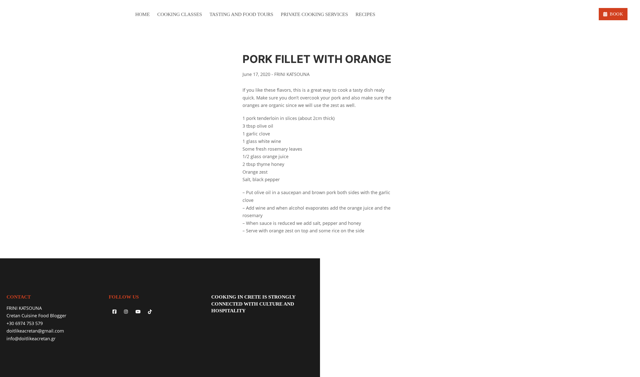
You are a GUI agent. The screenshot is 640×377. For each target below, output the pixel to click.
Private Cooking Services (314, 14)
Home (142, 14)
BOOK (616, 13)
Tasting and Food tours (241, 14)
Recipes (365, 14)
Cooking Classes (179, 14)
